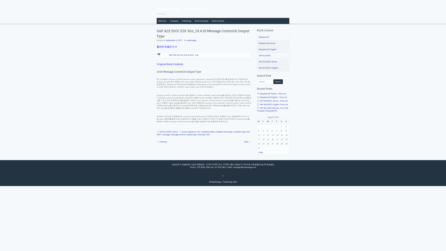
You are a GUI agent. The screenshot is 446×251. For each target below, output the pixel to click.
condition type (239, 131)
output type (191, 134)
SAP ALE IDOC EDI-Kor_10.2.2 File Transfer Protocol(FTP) (272, 109)
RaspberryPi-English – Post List (273, 97)
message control (178, 134)
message (166, 134)
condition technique (223, 131)
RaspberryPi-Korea (267, 43)
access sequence (189, 131)
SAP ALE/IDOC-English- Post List (274, 104)
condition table (207, 131)
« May (260, 152)
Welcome (162, 21)
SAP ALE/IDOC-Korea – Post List (274, 101)
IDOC (159, 134)
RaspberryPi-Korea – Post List (273, 93)
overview (201, 134)
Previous (163, 141)
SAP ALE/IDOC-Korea (168, 131)
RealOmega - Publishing (181, 9)
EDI (248, 131)
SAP (208, 134)
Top (287, 8)
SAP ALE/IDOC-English (268, 68)
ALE (198, 131)
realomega (191, 40)
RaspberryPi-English (267, 49)
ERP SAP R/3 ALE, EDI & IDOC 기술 (183, 55)
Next (246, 141)
